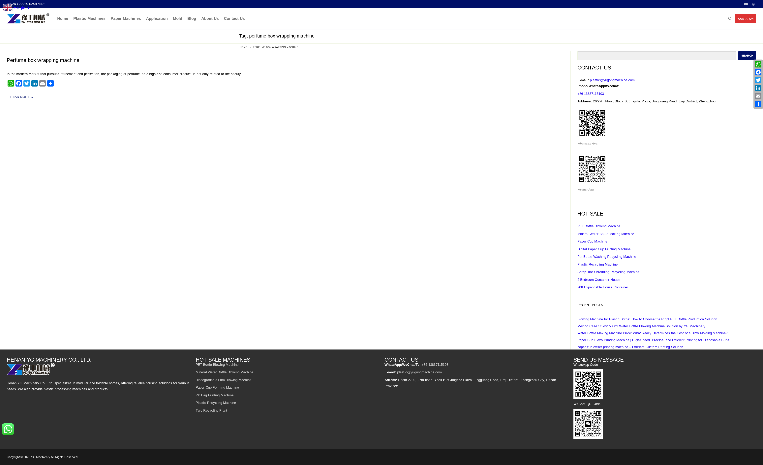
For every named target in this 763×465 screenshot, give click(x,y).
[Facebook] (758, 72)
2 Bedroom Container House (598, 280)
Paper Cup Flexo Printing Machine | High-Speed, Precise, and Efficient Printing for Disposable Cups (653, 340)
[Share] (758, 104)
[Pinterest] (753, 4)
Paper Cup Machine (592, 241)
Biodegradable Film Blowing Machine (224, 380)
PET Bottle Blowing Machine (598, 226)
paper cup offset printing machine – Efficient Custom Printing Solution (630, 347)
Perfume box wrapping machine (43, 60)
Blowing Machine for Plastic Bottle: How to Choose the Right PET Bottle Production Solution (647, 319)
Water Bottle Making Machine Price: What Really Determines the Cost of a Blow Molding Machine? (652, 333)
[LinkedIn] (758, 88)
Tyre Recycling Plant (211, 410)
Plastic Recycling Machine (597, 264)
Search (747, 55)
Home (243, 47)
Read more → (22, 96)
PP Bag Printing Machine (215, 395)
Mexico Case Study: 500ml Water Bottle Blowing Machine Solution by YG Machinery (641, 326)
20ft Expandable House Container (602, 287)
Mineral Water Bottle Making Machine (605, 234)
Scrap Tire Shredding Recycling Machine (608, 272)
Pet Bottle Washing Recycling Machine (606, 257)
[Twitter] (758, 80)
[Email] (758, 96)
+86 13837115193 (590, 94)
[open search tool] (730, 18)
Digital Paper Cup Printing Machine (604, 249)
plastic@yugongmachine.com (612, 80)
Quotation (745, 18)
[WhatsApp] (758, 64)
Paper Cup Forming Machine (217, 387)
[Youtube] (746, 4)
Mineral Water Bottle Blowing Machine (224, 372)
